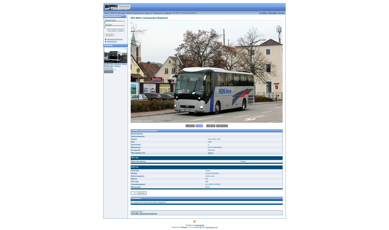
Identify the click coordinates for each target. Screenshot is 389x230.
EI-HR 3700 (108, 68)
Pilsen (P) (148, 13)
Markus (117, 66)
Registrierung (112, 41)
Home (106, 13)
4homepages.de (211, 227)
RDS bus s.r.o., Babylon (162, 13)
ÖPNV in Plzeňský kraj (135, 13)
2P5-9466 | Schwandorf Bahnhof (144, 214)
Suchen (281, 13)
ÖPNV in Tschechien (117, 13)
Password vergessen (115, 39)
